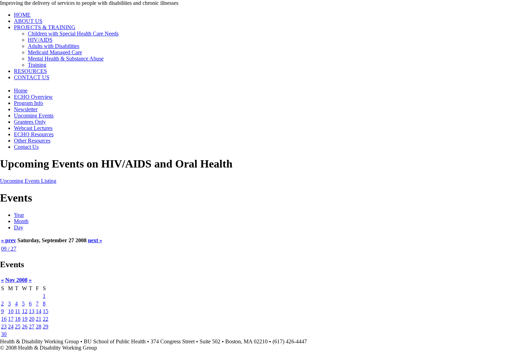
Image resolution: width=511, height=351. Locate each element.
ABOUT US (28, 21)
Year (19, 215)
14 (38, 311)
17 (11, 319)
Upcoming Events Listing (28, 181)
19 (24, 319)
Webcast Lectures (33, 128)
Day (18, 227)
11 (17, 311)
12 (24, 311)
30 (4, 334)
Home (20, 90)
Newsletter (26, 109)
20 (31, 319)
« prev (8, 240)
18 (18, 319)
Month (21, 221)
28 (38, 326)
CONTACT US (31, 77)
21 (38, 319)
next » (95, 240)
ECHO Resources (34, 134)
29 (45, 326)
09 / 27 (8, 249)
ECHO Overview (33, 97)
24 (11, 326)
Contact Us (26, 147)
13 (31, 311)
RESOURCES (30, 71)
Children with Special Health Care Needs (73, 33)
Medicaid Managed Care (55, 52)
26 (24, 326)
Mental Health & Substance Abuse (66, 59)
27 (31, 326)
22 (45, 319)
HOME (22, 15)
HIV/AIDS (40, 40)
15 (45, 311)
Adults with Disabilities (53, 46)
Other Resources (32, 141)
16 (4, 319)
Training (37, 65)
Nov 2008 (16, 280)
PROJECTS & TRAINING (44, 27)
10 (11, 311)
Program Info (28, 103)
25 (18, 326)
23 (4, 326)
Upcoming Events (34, 116)
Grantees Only (30, 122)
